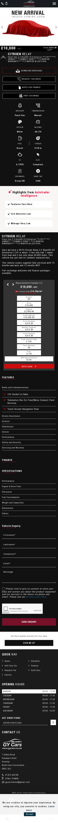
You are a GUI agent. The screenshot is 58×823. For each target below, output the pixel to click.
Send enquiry (29, 622)
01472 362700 (12, 775)
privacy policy (40, 792)
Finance (35, 666)
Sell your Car (11, 666)
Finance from (29, 291)
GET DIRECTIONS (11, 718)
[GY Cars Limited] (29, 4)
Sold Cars (35, 670)
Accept (29, 814)
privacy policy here (36, 597)
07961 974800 (12, 779)
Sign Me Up (29, 643)
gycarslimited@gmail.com (17, 782)
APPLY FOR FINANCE (31, 87)
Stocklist (35, 661)
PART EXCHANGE (31, 96)
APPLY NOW (27, 367)
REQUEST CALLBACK (31, 79)
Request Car (10, 670)
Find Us (8, 675)
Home (7, 661)
